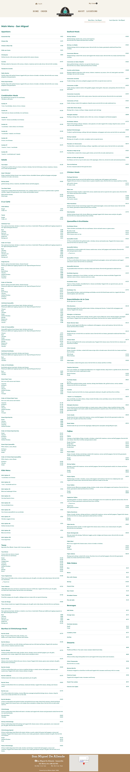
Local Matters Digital (50, 770)
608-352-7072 (54, 764)
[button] (93, 3)
